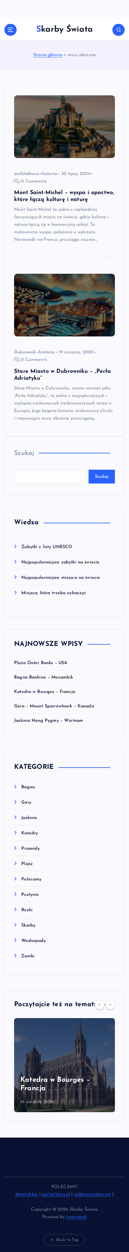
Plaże (27, 864)
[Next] (110, 1004)
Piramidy (30, 848)
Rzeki (27, 910)
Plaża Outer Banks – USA (40, 663)
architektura (26, 174)
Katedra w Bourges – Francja (44, 691)
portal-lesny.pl (56, 1194)
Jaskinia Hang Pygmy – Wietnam (48, 720)
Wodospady (33, 940)
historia (49, 174)
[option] (64, 1065)
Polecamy (31, 879)
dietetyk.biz (26, 1194)
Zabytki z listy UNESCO (46, 547)
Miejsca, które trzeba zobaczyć (53, 593)
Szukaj (24, 453)
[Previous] (99, 1004)
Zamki (27, 956)
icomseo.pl (76, 1217)
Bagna (28, 787)
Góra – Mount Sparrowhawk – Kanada (54, 706)
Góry (26, 802)
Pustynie (30, 894)
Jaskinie (29, 818)
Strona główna (47, 55)
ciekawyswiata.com (92, 1194)
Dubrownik (25, 352)
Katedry (29, 833)
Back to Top (67, 1240)
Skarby (28, 925)
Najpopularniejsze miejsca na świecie (60, 577)
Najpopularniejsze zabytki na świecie (60, 562)
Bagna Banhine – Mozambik (43, 677)
